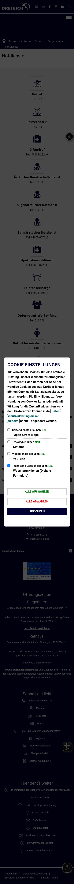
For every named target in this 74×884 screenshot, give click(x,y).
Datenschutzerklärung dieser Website (34, 416)
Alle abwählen (37, 501)
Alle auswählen (37, 491)
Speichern (37, 511)
